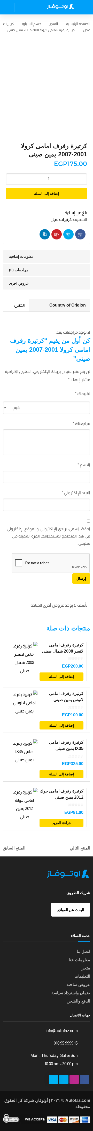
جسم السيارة (31, 24)
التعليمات (82, 976)
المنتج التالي (80, 848)
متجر (86, 968)
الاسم (84, 465)
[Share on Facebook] (80, 234)
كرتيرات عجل (61, 219)
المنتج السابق (14, 848)
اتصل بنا (83, 951)
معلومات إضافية (21, 256)
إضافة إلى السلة (46, 193)
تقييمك (82, 393)
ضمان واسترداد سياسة (70, 993)
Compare (28, 678)
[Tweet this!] (68, 234)
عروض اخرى (19, 283)
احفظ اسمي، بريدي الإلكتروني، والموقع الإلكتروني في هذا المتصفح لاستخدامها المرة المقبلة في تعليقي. (48, 536)
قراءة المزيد (61, 823)
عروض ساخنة (78, 984)
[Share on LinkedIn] (45, 234)
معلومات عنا (79, 960)
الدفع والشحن (78, 1001)
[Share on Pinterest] (56, 234)
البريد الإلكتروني (76, 493)
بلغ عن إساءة (76, 213)
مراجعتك (81, 423)
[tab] (46, 256)
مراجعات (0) (18, 270)
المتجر (53, 24)
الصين (19, 305)
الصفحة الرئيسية (78, 24)
